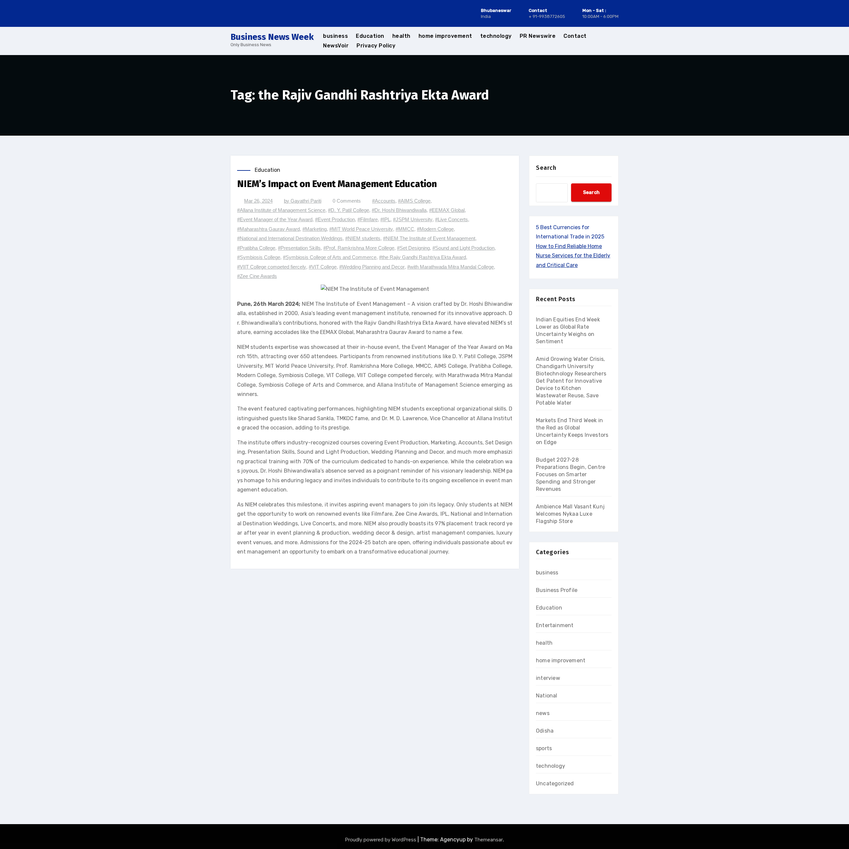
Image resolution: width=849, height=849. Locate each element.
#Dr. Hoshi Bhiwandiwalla (399, 210)
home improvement (445, 36)
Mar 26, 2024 (258, 201)
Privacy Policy (376, 45)
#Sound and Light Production (463, 248)
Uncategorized (555, 783)
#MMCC (405, 229)
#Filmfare (368, 219)
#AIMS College (414, 201)
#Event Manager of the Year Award (274, 219)
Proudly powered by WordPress (381, 840)
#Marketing (314, 229)
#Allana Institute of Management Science (281, 210)
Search (546, 167)
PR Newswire (538, 36)
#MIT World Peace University (361, 229)
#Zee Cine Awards (257, 276)
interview (548, 678)
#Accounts (383, 201)
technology (496, 36)
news (543, 713)
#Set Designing (413, 248)
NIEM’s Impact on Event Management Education (337, 183)
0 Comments (347, 201)
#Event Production (335, 219)
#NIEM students (362, 238)
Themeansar (488, 840)
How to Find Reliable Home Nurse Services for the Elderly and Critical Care (573, 255)
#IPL (385, 219)
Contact (575, 36)
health (401, 36)
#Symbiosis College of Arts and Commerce (329, 257)
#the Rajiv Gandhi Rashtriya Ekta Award (422, 257)
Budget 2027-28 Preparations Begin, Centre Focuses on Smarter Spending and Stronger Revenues (570, 474)
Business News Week (272, 37)
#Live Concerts (451, 219)
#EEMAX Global (447, 210)
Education (370, 36)
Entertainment (555, 625)
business (335, 36)
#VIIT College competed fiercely (271, 267)
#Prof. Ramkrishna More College (358, 248)
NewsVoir (336, 45)
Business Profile (556, 590)
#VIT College (323, 267)
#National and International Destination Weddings (290, 238)
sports (544, 748)
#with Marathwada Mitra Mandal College (450, 267)
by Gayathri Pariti (302, 201)
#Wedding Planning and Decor (372, 267)
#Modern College (435, 229)
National (546, 695)
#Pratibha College (256, 248)
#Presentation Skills (299, 248)
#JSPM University (412, 219)
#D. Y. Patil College (348, 210)
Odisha (545, 731)
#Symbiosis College (258, 257)
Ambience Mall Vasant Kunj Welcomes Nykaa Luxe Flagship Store (570, 513)
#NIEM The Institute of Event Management (429, 238)
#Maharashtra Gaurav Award (268, 229)
